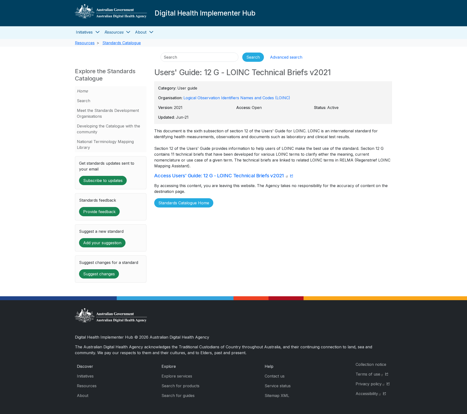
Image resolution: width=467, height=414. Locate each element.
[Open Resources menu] (128, 32)
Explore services (177, 376)
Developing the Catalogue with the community (108, 129)
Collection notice (371, 364)
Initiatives (84, 32)
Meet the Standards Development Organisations (108, 113)
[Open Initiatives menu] (97, 32)
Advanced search (286, 57)
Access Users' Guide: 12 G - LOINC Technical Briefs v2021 (219, 176)
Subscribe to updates (103, 180)
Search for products (180, 385)
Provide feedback (99, 211)
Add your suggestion (102, 242)
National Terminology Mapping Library (105, 144)
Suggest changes (99, 273)
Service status (278, 385)
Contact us (275, 376)
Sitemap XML (277, 395)
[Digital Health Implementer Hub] (111, 13)
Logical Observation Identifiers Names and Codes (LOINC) (236, 97)
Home (82, 91)
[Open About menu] (151, 32)
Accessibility (367, 393)
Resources (113, 32)
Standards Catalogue (121, 42)
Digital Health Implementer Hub (205, 13)
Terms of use (368, 374)
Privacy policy (369, 383)
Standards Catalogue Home (183, 202)
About (140, 32)
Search (83, 100)
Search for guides (178, 395)
